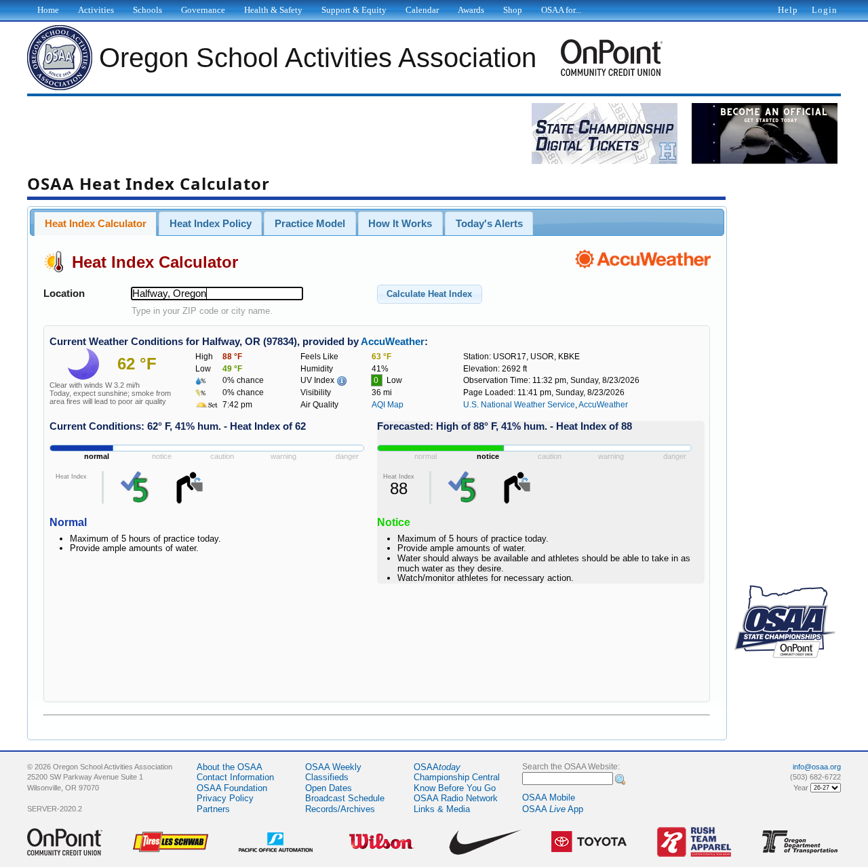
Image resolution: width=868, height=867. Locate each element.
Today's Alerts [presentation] (489, 223)
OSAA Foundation (232, 788)
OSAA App (552, 809)
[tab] (95, 223)
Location (64, 293)
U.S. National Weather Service (519, 404)
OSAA (437, 767)
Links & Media (442, 809)
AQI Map (387, 404)
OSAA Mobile (548, 797)
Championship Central (457, 777)
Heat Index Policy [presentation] (211, 223)
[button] (429, 294)
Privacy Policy (225, 798)
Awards (471, 10)
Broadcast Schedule (344, 798)
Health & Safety (273, 10)
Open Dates (328, 788)
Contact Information (235, 777)
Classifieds (327, 777)
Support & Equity (354, 10)
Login (824, 10)
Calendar (422, 10)
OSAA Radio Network (456, 798)
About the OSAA (229, 767)
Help (788, 10)
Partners (213, 809)
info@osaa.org (817, 767)
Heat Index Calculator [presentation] (95, 223)
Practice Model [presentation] (310, 223)
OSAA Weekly (333, 767)
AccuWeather (393, 341)
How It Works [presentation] (400, 223)
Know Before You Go (455, 788)
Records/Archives (340, 809)
